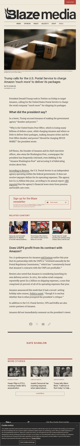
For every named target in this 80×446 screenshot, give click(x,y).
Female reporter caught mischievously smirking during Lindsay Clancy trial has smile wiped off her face (61, 238)
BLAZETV (45, 24)
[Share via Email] (43, 324)
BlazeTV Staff (13, 379)
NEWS (19, 24)
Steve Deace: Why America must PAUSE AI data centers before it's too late (39, 237)
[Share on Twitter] (37, 324)
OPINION (27, 24)
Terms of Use (41, 204)
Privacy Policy (32, 204)
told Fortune (47, 257)
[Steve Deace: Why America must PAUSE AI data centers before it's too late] (40, 227)
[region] (40, 434)
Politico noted (36, 293)
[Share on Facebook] (30, 324)
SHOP (54, 24)
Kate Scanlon (10, 86)
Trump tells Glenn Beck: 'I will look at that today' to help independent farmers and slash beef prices (62, 386)
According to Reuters (19, 170)
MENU (61, 24)
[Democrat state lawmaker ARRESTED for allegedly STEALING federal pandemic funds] (18, 227)
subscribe (70, 2)
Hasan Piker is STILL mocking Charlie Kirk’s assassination (17, 386)
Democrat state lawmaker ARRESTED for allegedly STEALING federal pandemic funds (17, 238)
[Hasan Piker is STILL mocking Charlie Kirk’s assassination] (17, 371)
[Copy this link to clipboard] (49, 324)
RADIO (36, 24)
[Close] (77, 425)
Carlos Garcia (36, 379)
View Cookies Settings (27, 442)
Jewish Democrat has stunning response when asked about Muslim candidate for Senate (40, 386)
